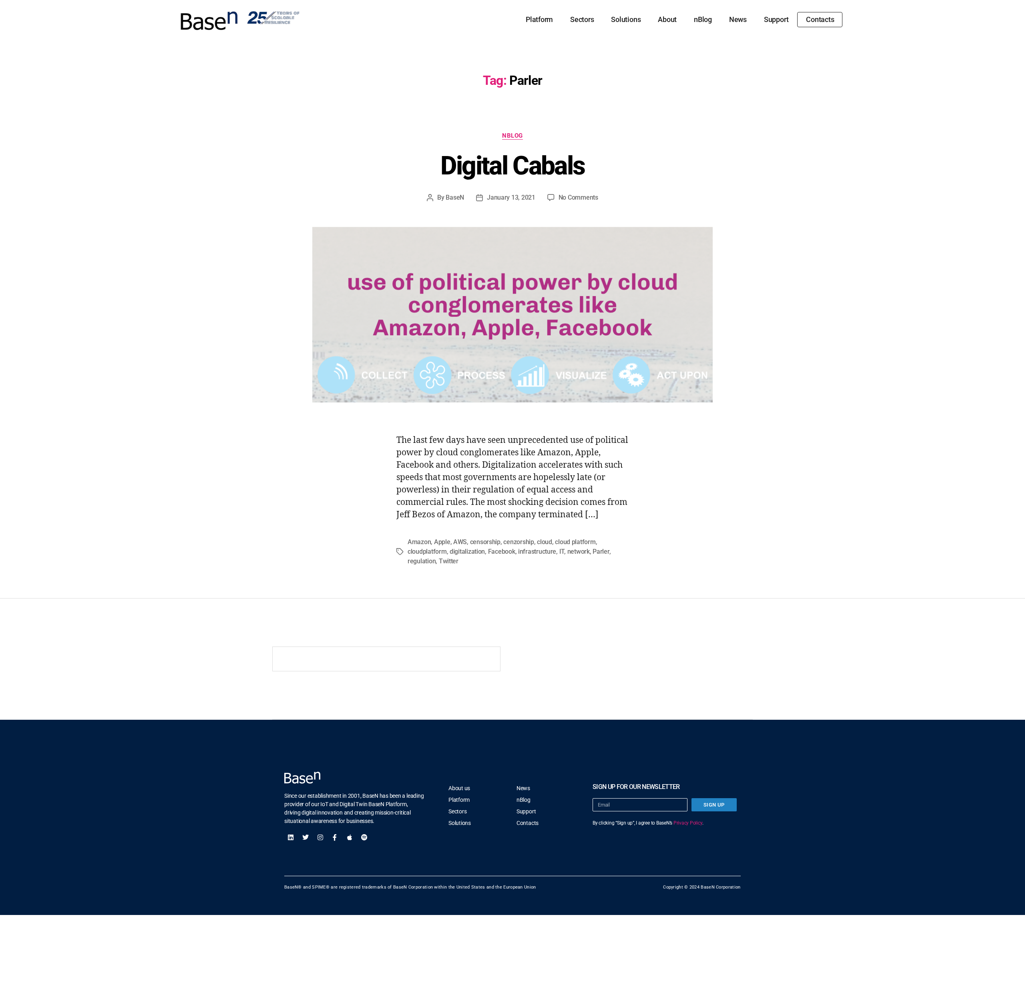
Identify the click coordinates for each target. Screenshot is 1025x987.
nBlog (703, 19)
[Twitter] (305, 837)
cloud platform (575, 542)
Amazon (419, 542)
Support (776, 19)
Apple (442, 542)
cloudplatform (427, 551)
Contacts (820, 19)
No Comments (578, 197)
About (667, 19)
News (738, 19)
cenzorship (518, 542)
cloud (544, 542)
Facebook (501, 551)
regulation (422, 561)
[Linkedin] (290, 837)
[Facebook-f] (334, 837)
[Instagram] (320, 837)
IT (561, 551)
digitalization (467, 551)
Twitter (448, 561)
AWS (460, 542)
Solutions (626, 19)
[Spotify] (364, 837)
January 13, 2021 (511, 197)
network (578, 551)
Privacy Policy (687, 823)
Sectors (582, 19)
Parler (601, 551)
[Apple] (349, 837)
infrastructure (537, 551)
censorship (485, 542)
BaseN (455, 197)
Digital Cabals (512, 166)
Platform (539, 19)
